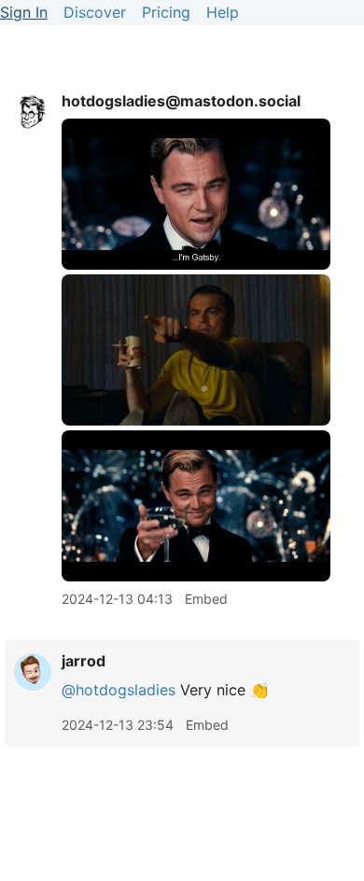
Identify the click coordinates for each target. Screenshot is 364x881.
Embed (206, 599)
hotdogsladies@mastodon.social (181, 100)
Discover (94, 12)
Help (222, 12)
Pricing (166, 12)
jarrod (83, 660)
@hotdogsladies (118, 689)
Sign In (24, 12)
